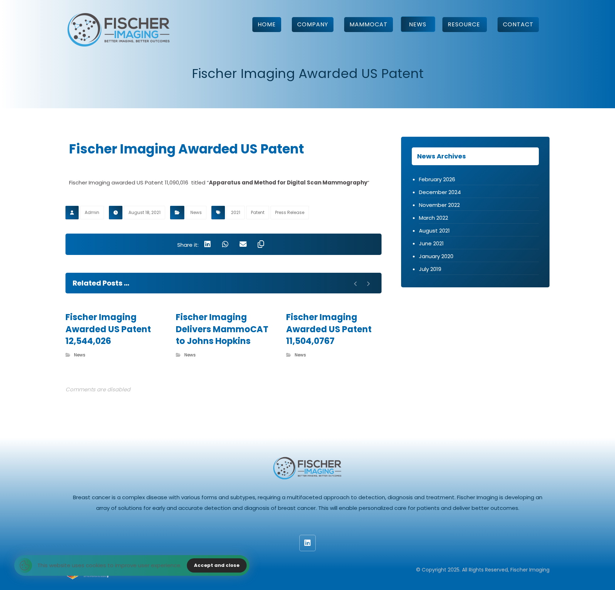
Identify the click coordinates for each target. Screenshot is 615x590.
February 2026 (437, 179)
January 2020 (436, 256)
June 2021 (431, 243)
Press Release (289, 212)
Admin (92, 212)
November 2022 (439, 205)
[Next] (368, 284)
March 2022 (433, 217)
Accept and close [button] (217, 565)
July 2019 (430, 269)
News (196, 212)
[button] (207, 244)
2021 (235, 212)
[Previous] (356, 284)
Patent (257, 212)
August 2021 (434, 230)
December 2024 (440, 192)
